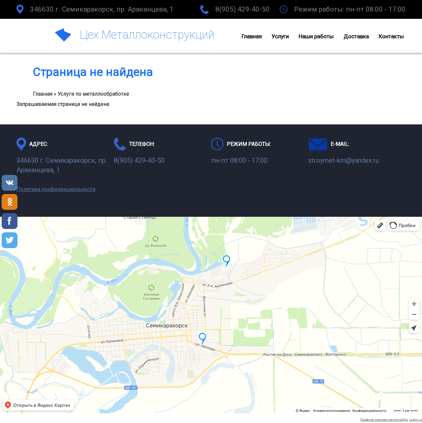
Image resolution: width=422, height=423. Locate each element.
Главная (252, 36)
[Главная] (64, 36)
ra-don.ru (415, 419)
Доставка (356, 36)
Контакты (391, 36)
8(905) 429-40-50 (242, 9)
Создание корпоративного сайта (384, 419)
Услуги (280, 36)
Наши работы (316, 36)
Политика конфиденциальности (55, 189)
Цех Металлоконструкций (147, 35)
